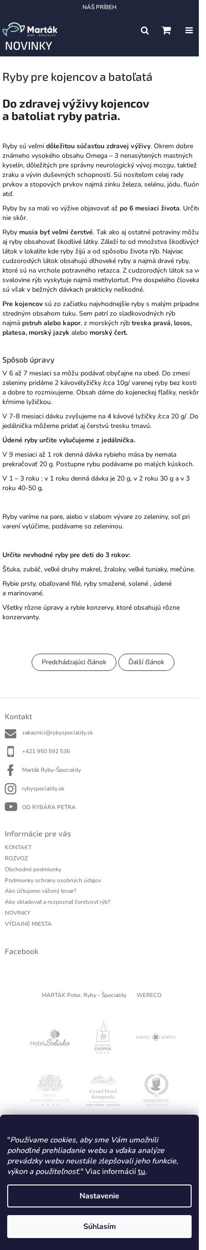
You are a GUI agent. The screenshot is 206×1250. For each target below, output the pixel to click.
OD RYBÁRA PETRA (49, 807)
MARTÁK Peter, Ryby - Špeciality (84, 995)
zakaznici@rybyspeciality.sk (57, 732)
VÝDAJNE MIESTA (28, 924)
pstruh (32, 323)
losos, (183, 323)
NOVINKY (17, 913)
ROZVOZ (16, 858)
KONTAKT (18, 847)
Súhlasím (99, 1226)
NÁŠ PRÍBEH (99, 7)
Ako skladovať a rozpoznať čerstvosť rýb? (57, 902)
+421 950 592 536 (46, 751)
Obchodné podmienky (33, 869)
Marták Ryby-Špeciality (51, 770)
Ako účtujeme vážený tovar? (40, 891)
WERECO (149, 995)
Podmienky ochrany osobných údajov (53, 880)
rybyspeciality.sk (43, 788)
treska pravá (151, 323)
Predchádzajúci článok (74, 662)
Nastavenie (99, 1196)
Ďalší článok (146, 662)
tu (141, 1171)
